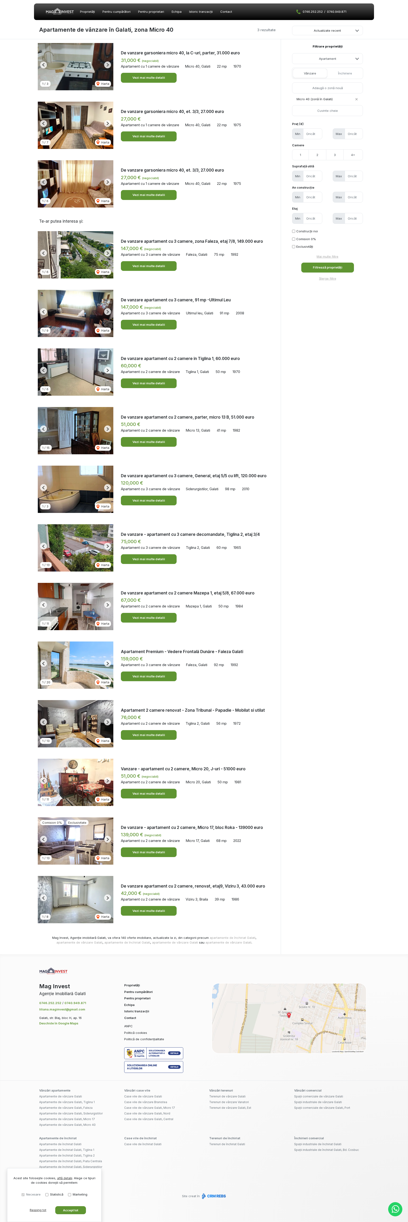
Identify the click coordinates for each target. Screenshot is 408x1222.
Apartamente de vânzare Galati (60, 1096)
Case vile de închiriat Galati (143, 1144)
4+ (353, 155)
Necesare (33, 1194)
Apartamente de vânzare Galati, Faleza (66, 1107)
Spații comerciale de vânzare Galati (318, 1096)
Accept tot (70, 1210)
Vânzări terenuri (221, 1090)
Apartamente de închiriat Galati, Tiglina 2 (67, 1155)
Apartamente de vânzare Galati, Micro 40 (67, 1125)
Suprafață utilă (303, 166)
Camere (298, 145)
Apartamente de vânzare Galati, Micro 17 (67, 1119)
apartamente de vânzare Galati (79, 942)
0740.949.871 (336, 11)
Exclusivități (304, 246)
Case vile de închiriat (140, 1138)
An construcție (303, 187)
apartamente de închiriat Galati (232, 938)
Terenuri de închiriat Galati (227, 1144)
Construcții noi (307, 231)
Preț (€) (298, 124)
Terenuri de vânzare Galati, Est (230, 1107)
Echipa (177, 11)
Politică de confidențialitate (144, 1039)
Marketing (80, 1194)
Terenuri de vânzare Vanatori (229, 1102)
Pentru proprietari (151, 11)
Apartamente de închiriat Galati (60, 1144)
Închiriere (345, 73)
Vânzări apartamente (54, 1090)
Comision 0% (306, 239)
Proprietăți (87, 11)
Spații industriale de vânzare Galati (318, 1102)
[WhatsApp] (395, 1209)
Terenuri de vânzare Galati (227, 1096)
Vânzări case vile (137, 1090)
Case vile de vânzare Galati (143, 1096)
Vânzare (310, 73)
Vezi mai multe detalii (148, 77)
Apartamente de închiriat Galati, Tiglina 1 (66, 1150)
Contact (226, 11)
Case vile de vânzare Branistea (145, 1102)
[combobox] (327, 58)
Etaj (295, 208)
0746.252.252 (313, 11)
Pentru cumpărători (116, 11)
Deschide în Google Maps (58, 1023)
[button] (43, 64)
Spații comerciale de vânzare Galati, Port (322, 1107)
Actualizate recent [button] (327, 30)
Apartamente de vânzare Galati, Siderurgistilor (71, 1113)
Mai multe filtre (327, 256)
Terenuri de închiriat (224, 1138)
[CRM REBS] (213, 1196)
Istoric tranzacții (201, 11)
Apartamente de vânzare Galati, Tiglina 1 (67, 1102)
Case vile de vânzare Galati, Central (148, 1119)
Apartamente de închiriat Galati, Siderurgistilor (70, 1167)
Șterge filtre (327, 278)
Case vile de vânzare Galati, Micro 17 (149, 1107)
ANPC (128, 1026)
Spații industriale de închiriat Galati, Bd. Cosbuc (326, 1150)
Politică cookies (135, 1033)
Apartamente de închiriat (57, 1138)
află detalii (64, 1178)
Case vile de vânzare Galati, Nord (147, 1113)
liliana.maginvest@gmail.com (62, 1009)
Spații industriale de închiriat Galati (317, 1144)
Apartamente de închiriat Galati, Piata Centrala (70, 1161)
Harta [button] (104, 84)
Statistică (56, 1194)
